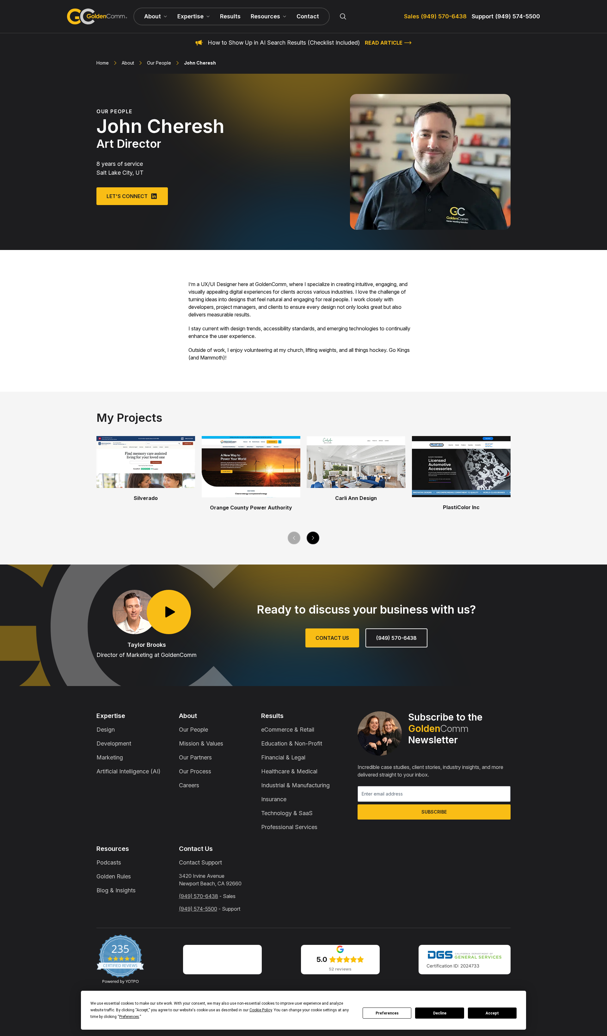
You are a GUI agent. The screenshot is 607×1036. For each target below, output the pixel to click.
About (128, 63)
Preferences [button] (129, 1016)
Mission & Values (201, 743)
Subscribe (434, 811)
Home (102, 63)
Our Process (195, 771)
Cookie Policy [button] (260, 1010)
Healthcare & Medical (289, 771)
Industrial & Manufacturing (295, 785)
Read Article (383, 43)
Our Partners (195, 757)
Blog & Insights (116, 890)
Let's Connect (127, 196)
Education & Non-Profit (291, 743)
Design (105, 729)
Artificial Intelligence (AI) (128, 771)
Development (113, 743)
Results (230, 16)
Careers (189, 785)
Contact (308, 16)
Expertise (110, 716)
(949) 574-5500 (198, 909)
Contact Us (332, 638)
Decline (439, 1013)
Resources (112, 848)
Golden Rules (113, 876)
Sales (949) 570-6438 (435, 16)
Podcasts (108, 862)
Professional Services (289, 827)
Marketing (109, 757)
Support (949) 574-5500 (506, 16)
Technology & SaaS (287, 813)
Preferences (387, 1013)
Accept (492, 1013)
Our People (159, 63)
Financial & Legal (283, 757)
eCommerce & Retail (287, 729)
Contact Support (200, 862)
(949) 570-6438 (396, 638)
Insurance (273, 799)
